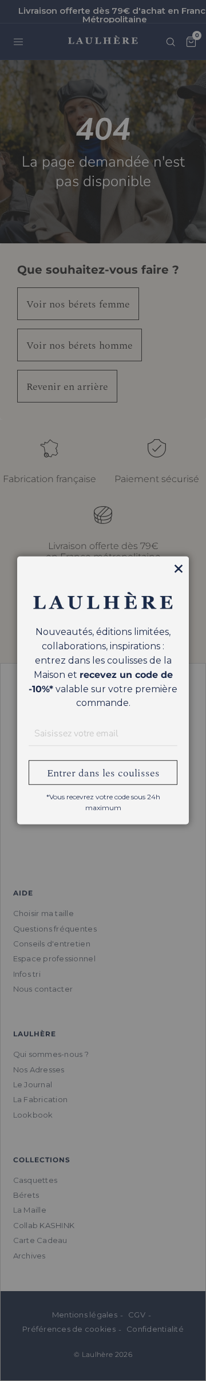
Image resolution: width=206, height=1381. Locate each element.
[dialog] (103, 690)
